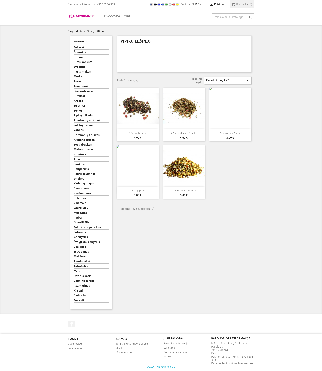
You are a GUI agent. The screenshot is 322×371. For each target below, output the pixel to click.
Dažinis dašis (82, 276)
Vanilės (79, 130)
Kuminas (80, 154)
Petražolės (81, 266)
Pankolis (79, 164)
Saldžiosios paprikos (87, 227)
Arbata (78, 101)
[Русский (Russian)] (159, 4)
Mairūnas (80, 256)
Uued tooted (75, 343)
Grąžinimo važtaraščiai (176, 352)
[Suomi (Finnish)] (163, 4)
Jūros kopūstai (83, 62)
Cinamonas (81, 188)
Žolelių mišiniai (84, 125)
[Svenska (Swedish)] (177, 4)
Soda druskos (83, 144)
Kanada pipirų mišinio (184, 190)
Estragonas (81, 251)
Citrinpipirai (137, 190)
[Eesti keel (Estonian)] (155, 4)
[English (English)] (152, 4)
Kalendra (80, 198)
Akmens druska (84, 140)
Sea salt (79, 300)
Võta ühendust (124, 352)
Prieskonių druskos (87, 135)
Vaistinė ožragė (84, 281)
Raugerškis (81, 169)
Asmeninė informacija (176, 343)
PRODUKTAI (112, 15)
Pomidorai (81, 86)
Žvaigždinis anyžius (87, 242)
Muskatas (80, 213)
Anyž (77, 159)
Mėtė (77, 271)
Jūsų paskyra (173, 338)
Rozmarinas (82, 285)
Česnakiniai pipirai (230, 133)
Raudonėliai (82, 261)
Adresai (168, 356)
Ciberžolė (80, 203)
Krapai (78, 290)
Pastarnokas (82, 71)
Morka (78, 76)
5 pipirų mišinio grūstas (183, 133)
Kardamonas (82, 193)
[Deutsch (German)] (174, 4)
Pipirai (78, 217)
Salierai (79, 47)
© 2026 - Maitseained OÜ (161, 366)
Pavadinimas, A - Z (228, 80)
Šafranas (80, 232)
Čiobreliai (80, 295)
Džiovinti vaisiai (84, 91)
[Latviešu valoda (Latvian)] (170, 4)
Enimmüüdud (75, 348)
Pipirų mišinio (83, 115)
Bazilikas (80, 247)
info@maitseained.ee (239, 363)
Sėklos (78, 110)
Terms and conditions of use (132, 343)
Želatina (79, 106)
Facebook (71, 324)
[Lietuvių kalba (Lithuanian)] (167, 4)
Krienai (79, 57)
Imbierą (79, 178)
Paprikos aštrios (84, 174)
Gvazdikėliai (82, 222)
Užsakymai (169, 347)
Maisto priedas (84, 149)
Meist (128, 15)
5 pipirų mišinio (137, 133)
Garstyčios (81, 237)
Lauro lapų (81, 208)
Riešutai (79, 96)
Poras (77, 81)
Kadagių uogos (84, 183)
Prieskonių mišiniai (87, 120)
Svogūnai (80, 67)
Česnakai (80, 52)
